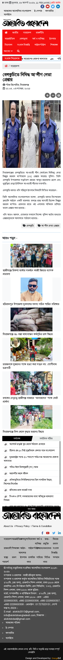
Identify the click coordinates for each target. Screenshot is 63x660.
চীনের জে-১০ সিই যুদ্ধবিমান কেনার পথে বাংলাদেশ (32, 450)
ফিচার (55, 539)
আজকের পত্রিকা (13, 622)
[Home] (6, 32)
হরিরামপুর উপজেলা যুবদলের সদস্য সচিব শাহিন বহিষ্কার (31, 304)
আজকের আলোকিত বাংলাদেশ (17, 10)
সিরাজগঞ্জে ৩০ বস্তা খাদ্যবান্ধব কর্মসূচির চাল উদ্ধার (28, 334)
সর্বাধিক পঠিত (46, 438)
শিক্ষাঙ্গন (54, 44)
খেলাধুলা (23, 38)
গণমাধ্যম (41, 548)
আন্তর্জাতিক (10, 38)
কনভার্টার (49, 10)
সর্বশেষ (17, 438)
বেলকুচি (30, 225)
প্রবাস (55, 543)
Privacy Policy (22, 526)
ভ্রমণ (14, 557)
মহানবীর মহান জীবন (18, 473)
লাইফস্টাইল (40, 44)
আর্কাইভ (7, 14)
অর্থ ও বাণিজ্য (38, 38)
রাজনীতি (40, 32)
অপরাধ (56, 557)
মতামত (48, 548)
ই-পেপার (38, 10)
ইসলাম (52, 38)
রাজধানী (7, 548)
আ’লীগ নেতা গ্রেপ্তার (50, 225)
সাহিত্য (40, 557)
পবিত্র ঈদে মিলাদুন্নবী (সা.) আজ (23, 467)
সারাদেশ (27, 32)
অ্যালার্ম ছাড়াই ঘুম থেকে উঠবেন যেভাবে (27, 444)
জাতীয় (15, 32)
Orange (56, 658)
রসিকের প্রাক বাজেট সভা (20, 490)
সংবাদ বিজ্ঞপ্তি (23, 44)
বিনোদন (8, 44)
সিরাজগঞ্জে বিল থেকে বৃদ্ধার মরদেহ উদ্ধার (23, 432)
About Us (8, 526)
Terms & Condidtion (42, 526)
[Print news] (58, 95)
